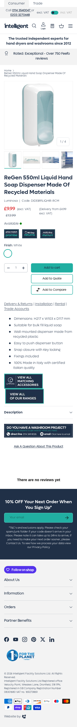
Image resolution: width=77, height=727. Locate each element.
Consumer (16, 3)
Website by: (15, 716)
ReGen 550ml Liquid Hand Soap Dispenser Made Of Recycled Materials (35, 74)
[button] (61, 25)
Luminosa (11, 201)
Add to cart (52, 268)
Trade (38, 3)
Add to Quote (52, 278)
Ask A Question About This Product (38, 446)
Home (7, 70)
